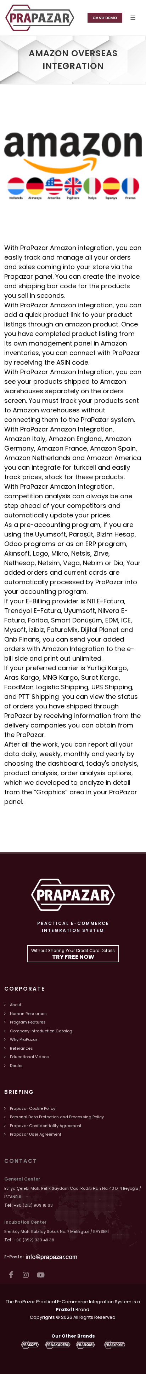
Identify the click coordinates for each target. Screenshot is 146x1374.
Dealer (16, 1065)
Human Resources (28, 1013)
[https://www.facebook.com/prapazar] (10, 1274)
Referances (21, 1048)
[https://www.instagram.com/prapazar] (25, 1274)
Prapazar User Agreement (35, 1134)
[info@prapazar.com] (51, 1256)
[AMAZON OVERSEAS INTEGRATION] (39, 17)
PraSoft (65, 1309)
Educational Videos (29, 1057)
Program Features (28, 1022)
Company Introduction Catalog (41, 1031)
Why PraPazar (23, 1039)
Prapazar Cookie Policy (32, 1108)
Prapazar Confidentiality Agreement (46, 1126)
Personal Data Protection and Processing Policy (57, 1117)
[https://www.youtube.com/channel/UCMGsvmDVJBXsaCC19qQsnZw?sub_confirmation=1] (40, 1274)
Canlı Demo (104, 18)
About (15, 1005)
